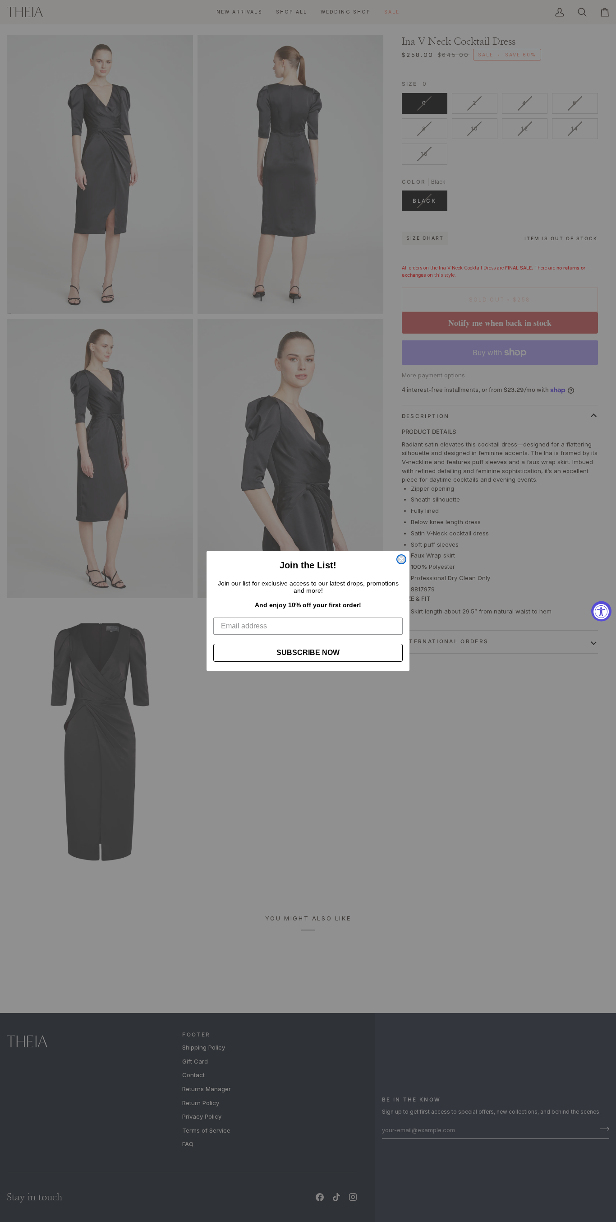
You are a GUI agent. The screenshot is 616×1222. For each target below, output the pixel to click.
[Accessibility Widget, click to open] (601, 611)
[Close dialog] (401, 559)
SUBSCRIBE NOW (308, 652)
